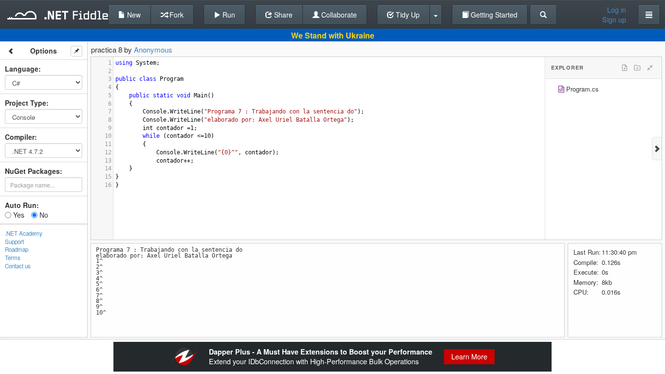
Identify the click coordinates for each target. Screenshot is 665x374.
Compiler (20, 137)
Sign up (614, 19)
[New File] (624, 68)
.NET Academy (23, 233)
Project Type (25, 103)
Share (282, 14)
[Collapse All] (650, 68)
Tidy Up (407, 14)
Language (21, 69)
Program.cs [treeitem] (582, 89)
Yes (17, 215)
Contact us (18, 266)
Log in (616, 10)
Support (14, 241)
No (42, 215)
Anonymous (153, 49)
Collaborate (338, 14)
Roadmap (16, 249)
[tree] (603, 90)
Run (228, 14)
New (133, 14)
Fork (175, 14)
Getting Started (493, 14)
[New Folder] (637, 68)
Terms (12, 258)
